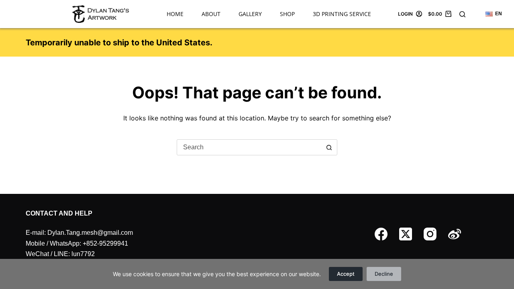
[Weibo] (454, 234)
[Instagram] (430, 234)
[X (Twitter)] (405, 234)
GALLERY (250, 14)
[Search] (462, 14)
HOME (175, 14)
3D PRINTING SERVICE (342, 14)
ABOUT (211, 14)
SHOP (287, 14)
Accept (346, 274)
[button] (493, 14)
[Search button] (329, 147)
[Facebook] (381, 234)
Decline (384, 274)
